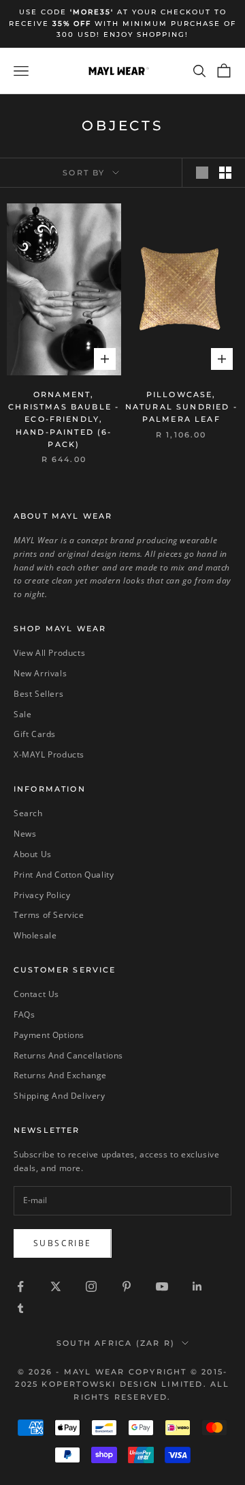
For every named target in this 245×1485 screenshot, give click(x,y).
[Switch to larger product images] (202, 172)
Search (28, 813)
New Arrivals (40, 673)
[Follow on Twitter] (56, 1286)
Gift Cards (35, 734)
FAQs (24, 1014)
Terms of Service (49, 915)
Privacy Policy (42, 895)
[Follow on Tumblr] (20, 1308)
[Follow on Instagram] (91, 1286)
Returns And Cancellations (68, 1055)
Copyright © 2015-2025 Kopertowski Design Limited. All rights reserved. (122, 1384)
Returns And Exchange (60, 1075)
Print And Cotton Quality (64, 874)
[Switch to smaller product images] (225, 172)
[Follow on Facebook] (20, 1286)
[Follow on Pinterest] (126, 1286)
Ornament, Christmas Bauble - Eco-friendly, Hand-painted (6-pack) (63, 419)
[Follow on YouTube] (162, 1286)
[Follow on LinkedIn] (197, 1286)
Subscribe (62, 1243)
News (25, 833)
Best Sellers (38, 694)
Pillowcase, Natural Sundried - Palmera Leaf (181, 407)
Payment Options (49, 1035)
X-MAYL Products (49, 754)
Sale (22, 714)
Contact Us (36, 994)
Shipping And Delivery (59, 1095)
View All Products (49, 653)
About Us (33, 854)
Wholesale (35, 935)
